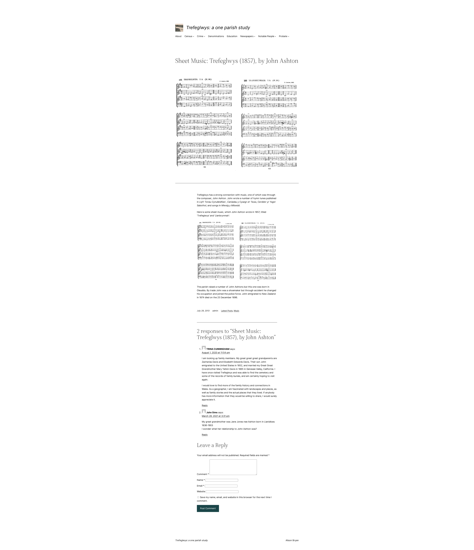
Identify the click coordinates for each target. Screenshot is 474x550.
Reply (205, 405)
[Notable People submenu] (275, 36)
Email (200, 485)
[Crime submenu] (204, 36)
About (178, 36)
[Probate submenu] (288, 36)
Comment (203, 474)
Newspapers (246, 36)
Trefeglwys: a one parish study (218, 27)
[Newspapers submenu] (254, 36)
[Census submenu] (193, 36)
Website (201, 491)
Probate (283, 36)
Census (188, 36)
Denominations (216, 36)
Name (201, 480)
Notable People (266, 36)
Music (236, 310)
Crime (200, 36)
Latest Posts (227, 310)
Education (232, 36)
